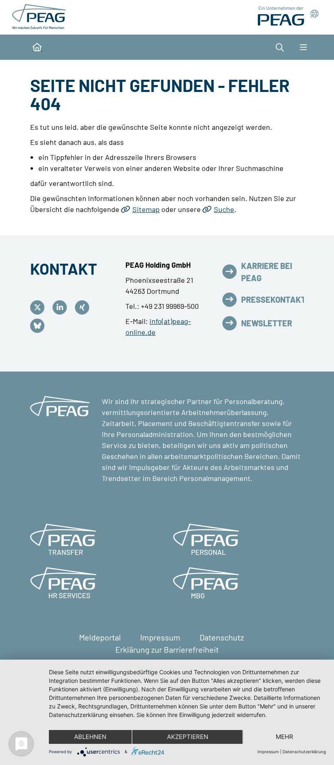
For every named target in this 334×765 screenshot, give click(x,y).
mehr (284, 737)
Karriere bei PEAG (266, 272)
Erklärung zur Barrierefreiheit (167, 649)
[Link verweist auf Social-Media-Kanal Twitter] (39, 307)
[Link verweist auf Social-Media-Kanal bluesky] (39, 326)
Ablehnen (90, 737)
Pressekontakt (273, 299)
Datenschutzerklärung (304, 751)
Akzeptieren (187, 737)
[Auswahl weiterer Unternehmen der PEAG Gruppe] (288, 16)
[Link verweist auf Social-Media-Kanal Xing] (84, 307)
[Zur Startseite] (40, 16)
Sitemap (146, 209)
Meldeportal (101, 637)
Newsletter (266, 323)
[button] (284, 47)
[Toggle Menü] (303, 47)
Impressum (161, 637)
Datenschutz (223, 637)
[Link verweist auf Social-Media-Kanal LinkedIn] (62, 307)
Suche (224, 209)
